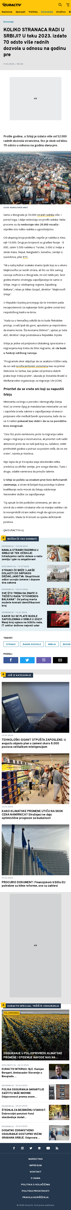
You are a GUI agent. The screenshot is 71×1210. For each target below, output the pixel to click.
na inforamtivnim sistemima (32, 366)
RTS (25, 257)
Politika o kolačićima (35, 1184)
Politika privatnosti (35, 1191)
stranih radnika (45, 214)
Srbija (52, 644)
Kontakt (35, 1171)
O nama (35, 1178)
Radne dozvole (32, 644)
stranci (11, 644)
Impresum (35, 1165)
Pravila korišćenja (35, 1197)
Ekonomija (8, 22)
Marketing (35, 1159)
